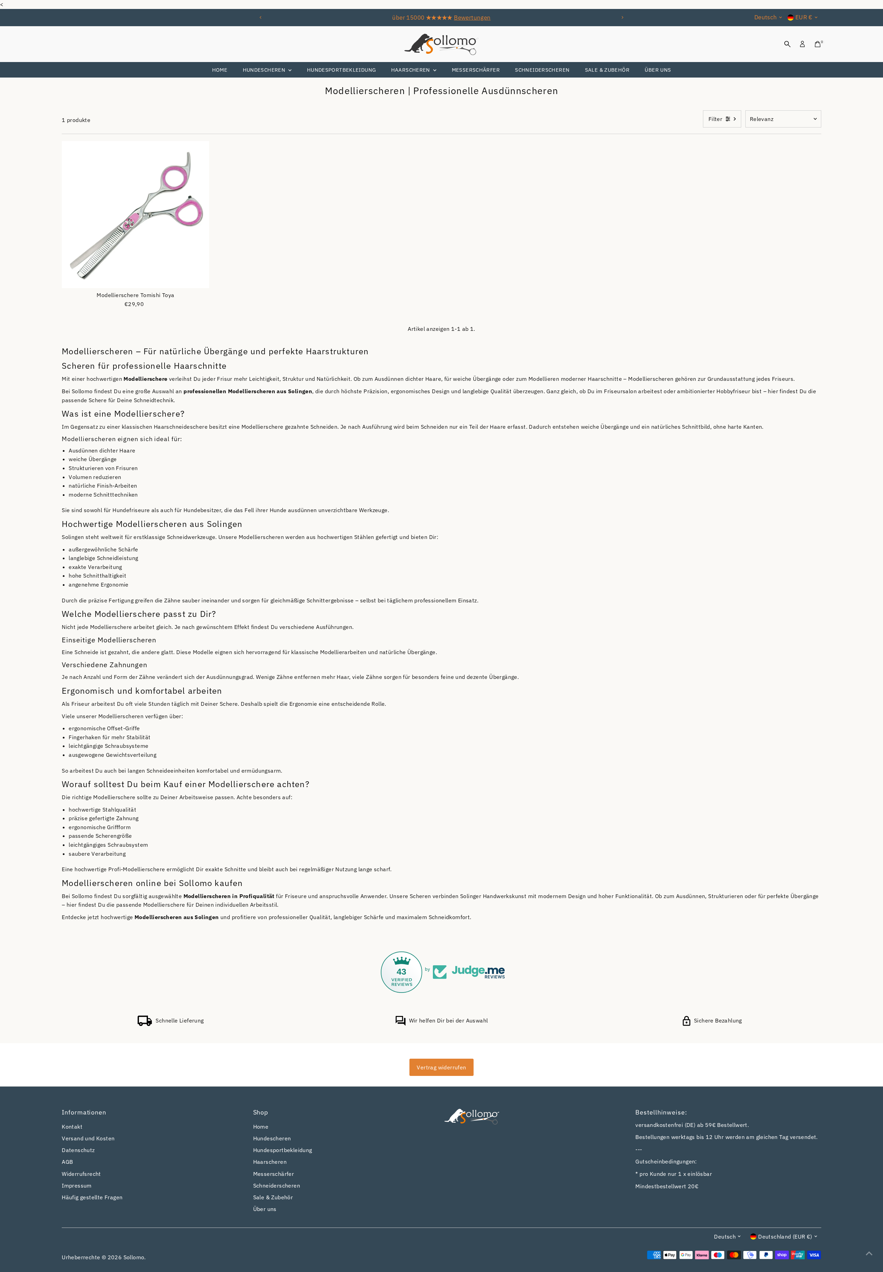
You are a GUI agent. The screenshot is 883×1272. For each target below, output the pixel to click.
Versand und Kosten (88, 1138)
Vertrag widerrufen (441, 1067)
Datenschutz (78, 1150)
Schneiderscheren (542, 70)
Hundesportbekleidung (341, 70)
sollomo (134, 1257)
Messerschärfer (476, 70)
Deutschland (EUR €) (785, 1236)
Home (220, 70)
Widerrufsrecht (81, 1173)
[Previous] (261, 17)
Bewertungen (472, 17)
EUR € (804, 17)
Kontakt (72, 1126)
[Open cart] (817, 44)
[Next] (622, 17)
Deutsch (765, 17)
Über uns (658, 70)
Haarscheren (411, 70)
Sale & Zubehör (607, 70)
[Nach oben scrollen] (869, 1253)
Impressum (77, 1185)
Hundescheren (265, 70)
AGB (67, 1161)
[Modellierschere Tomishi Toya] (135, 214)
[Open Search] (787, 44)
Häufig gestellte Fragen (92, 1197)
